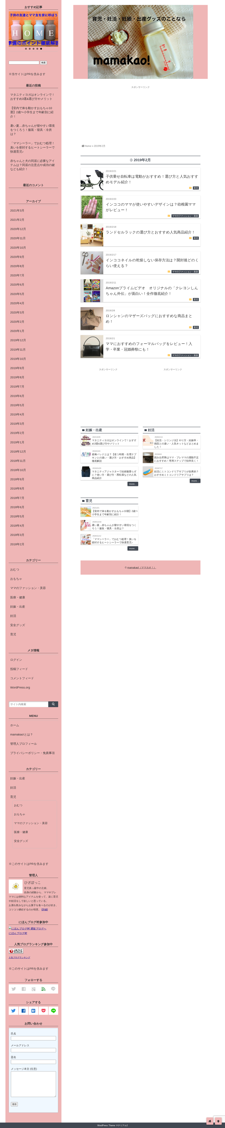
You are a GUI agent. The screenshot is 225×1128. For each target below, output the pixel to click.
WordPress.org (20, 687)
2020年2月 (17, 321)
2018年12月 (18, 451)
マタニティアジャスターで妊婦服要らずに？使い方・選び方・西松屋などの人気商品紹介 (114, 474)
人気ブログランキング (19, 957)
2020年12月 (18, 229)
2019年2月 (17, 433)
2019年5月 (17, 405)
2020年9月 (17, 257)
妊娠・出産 (17, 606)
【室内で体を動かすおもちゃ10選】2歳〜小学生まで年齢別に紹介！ (31, 112)
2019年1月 (17, 442)
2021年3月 (17, 210)
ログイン (16, 659)
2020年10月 (18, 247)
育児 (196, 188)
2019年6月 (17, 396)
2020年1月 (17, 331)
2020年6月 (17, 284)
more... (133, 484)
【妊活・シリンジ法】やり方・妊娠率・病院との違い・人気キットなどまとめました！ (176, 443)
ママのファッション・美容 (185, 216)
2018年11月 (18, 460)
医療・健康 (17, 597)
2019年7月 (17, 386)
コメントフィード (22, 678)
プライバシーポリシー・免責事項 (32, 753)
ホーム (14, 725)
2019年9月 (17, 368)
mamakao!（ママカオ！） (141, 567)
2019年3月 (17, 423)
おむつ (14, 569)
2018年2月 (17, 544)
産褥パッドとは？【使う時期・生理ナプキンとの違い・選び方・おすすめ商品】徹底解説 (114, 457)
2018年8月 (17, 488)
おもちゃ (16, 578)
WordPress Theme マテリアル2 (112, 1125)
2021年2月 (17, 219)
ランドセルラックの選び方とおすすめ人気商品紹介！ (150, 232)
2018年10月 (18, 470)
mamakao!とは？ (21, 734)
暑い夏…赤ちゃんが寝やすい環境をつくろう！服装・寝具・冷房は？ (32, 130)
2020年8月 (17, 266)
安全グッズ (17, 625)
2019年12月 (18, 340)
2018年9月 (17, 479)
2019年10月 (18, 358)
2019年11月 (18, 349)
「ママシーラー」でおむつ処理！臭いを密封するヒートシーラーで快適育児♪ (32, 147)
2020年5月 (17, 294)
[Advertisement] (140, 113)
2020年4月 (17, 303)
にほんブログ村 (18, 933)
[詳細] (45, 909)
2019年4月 (17, 414)
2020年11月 (18, 238)
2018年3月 (17, 535)
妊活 (13, 616)
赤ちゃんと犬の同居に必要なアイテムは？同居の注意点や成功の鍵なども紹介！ (32, 165)
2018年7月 (17, 498)
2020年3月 (17, 312)
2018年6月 (17, 507)
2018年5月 (17, 516)
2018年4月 (17, 525)
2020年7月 (17, 275)
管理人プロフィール (23, 743)
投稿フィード (19, 669)
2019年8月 (17, 377)
